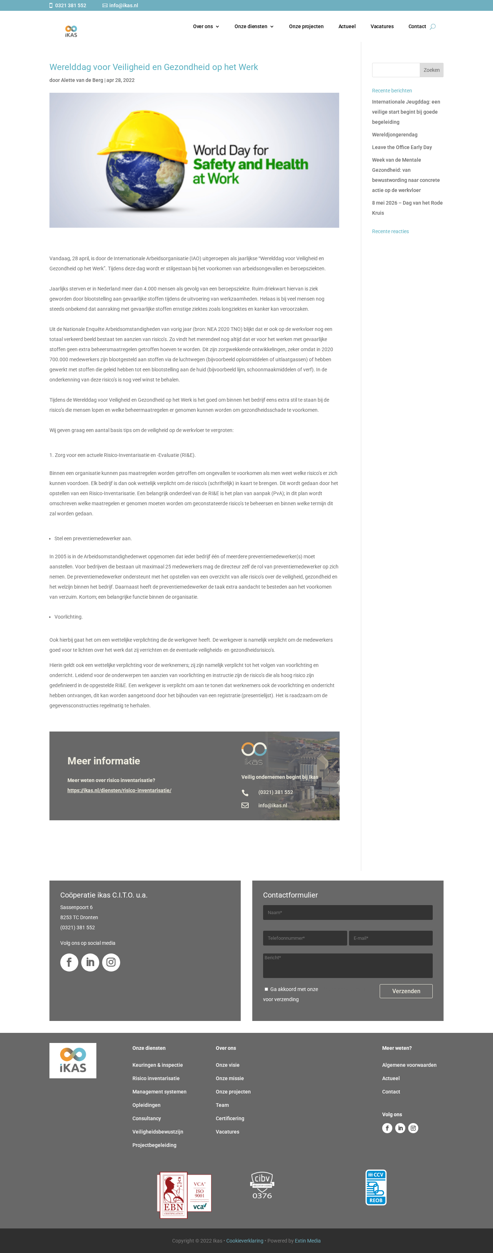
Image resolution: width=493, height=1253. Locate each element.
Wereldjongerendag (395, 134)
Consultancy (146, 1118)
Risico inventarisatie (156, 1078)
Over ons (203, 26)
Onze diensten (251, 26)
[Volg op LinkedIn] (90, 962)
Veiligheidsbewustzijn (157, 1132)
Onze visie (228, 1065)
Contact (417, 26)
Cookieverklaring (244, 1241)
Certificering (230, 1118)
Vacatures (381, 26)
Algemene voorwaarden (409, 1065)
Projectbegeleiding (154, 1145)
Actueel (346, 26)
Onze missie (230, 1078)
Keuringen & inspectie (157, 1065)
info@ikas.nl (123, 5)
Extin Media (308, 1241)
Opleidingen (146, 1105)
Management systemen (159, 1092)
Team (222, 1105)
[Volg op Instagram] (111, 962)
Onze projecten (306, 26)
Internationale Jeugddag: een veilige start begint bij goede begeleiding (406, 112)
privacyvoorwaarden (342, 989)
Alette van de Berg (82, 80)
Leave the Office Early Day (402, 147)
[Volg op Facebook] (69, 962)
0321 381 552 (70, 5)
